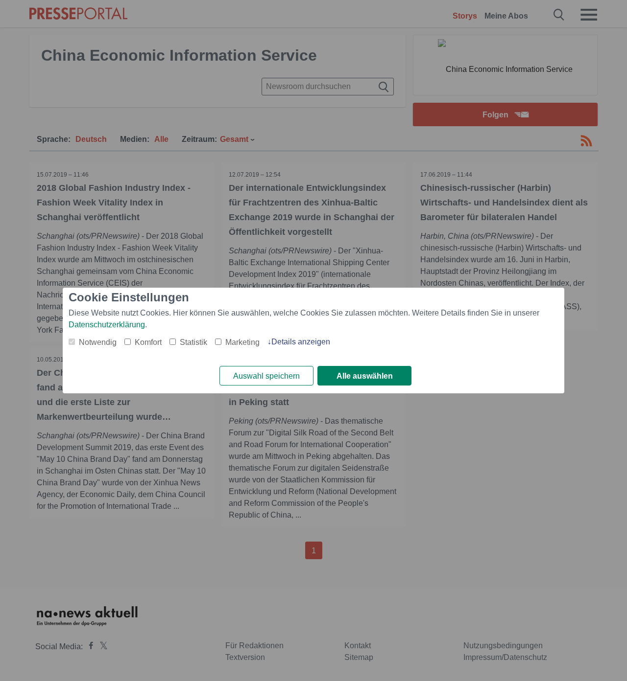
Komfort (148, 342)
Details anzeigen (300, 342)
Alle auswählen (365, 376)
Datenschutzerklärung (107, 324)
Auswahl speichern (266, 376)
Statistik (193, 342)
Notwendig (98, 342)
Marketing (242, 342)
